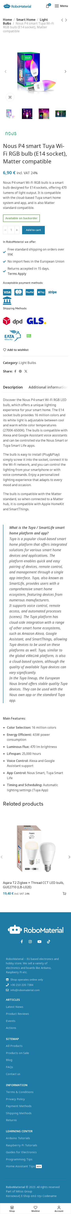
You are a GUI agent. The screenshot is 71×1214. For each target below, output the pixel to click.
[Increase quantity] (16, 230)
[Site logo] (17, 6)
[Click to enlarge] (10, 97)
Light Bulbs (27, 363)
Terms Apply (16, 273)
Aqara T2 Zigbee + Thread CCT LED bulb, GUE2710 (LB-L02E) (33, 885)
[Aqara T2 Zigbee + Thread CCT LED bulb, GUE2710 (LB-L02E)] (35, 845)
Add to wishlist (18, 349)
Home (7, 19)
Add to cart (33, 230)
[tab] (13, 387)
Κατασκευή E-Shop (18, 1196)
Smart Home (26, 19)
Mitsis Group (24, 1191)
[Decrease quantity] (5, 230)
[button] (64, 893)
